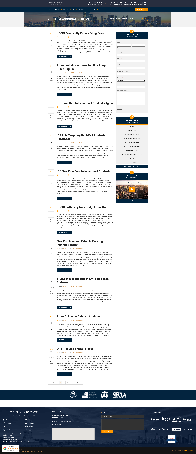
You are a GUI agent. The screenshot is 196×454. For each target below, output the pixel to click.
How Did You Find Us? (123, 84)
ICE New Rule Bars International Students (84, 171)
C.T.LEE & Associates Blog (77, 37)
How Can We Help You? (122, 90)
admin (64, 37)
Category (120, 77)
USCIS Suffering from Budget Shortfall (82, 207)
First (118, 47)
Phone (119, 58)
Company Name (121, 52)
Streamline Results (188, 450)
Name (119, 42)
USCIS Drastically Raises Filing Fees (80, 33)
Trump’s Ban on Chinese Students (79, 316)
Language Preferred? (123, 71)
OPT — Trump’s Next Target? (75, 348)
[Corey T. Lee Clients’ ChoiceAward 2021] (172, 443)
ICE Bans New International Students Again (85, 103)
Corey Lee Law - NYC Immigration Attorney (121, 18)
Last (133, 47)
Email (119, 64)
